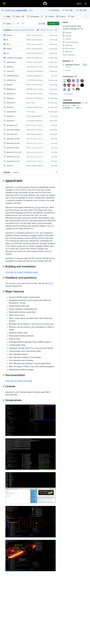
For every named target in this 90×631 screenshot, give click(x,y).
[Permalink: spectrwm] (3, 180)
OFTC (50, 283)
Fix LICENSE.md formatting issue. (39, 80)
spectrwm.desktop (13, 130)
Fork (69, 10)
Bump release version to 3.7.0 (37, 166)
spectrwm (21, 10)
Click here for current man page (18, 381)
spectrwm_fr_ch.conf (13, 152)
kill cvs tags (31, 103)
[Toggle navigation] (4, 3)
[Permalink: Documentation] (3, 375)
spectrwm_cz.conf (13, 139)
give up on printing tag (35, 98)
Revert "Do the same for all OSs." (38, 35)
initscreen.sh (10, 103)
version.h (9, 166)
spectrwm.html (11, 134)
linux (8, 44)
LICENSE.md (11, 80)
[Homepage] (45, 3)
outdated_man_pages (14, 58)
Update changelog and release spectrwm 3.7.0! (44, 76)
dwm (47, 207)
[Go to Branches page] (18, 23)
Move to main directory (41, 44)
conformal (9, 10)
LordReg (7, 30)
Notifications (55, 10)
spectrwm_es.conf (13, 143)
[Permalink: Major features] (3, 291)
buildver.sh (10, 98)
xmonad (37, 207)
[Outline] (56, 172)
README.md (10, 89)
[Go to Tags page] (22, 23)
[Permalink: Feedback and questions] (3, 277)
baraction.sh (10, 94)
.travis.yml (10, 71)
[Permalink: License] (3, 386)
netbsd (9, 49)
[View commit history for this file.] (56, 29)
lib (7, 40)
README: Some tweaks (35, 89)
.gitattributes (11, 62)
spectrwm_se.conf (13, 157)
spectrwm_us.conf (13, 161)
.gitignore (9, 67)
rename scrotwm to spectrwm (37, 107)
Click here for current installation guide (21, 272)
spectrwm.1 (10, 116)
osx (7, 53)
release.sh (10, 107)
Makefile (9, 85)
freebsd (9, 35)
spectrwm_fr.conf (12, 148)
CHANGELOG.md (12, 76)
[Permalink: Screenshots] (3, 400)
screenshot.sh (11, 112)
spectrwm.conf (11, 125)
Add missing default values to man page (41, 116)
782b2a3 (43, 30)
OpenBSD (39, 246)
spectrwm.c (10, 121)
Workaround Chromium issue (42, 40)
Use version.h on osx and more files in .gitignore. (44, 67)
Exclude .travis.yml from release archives (41, 62)
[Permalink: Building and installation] (3, 266)
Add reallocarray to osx (35, 53)
